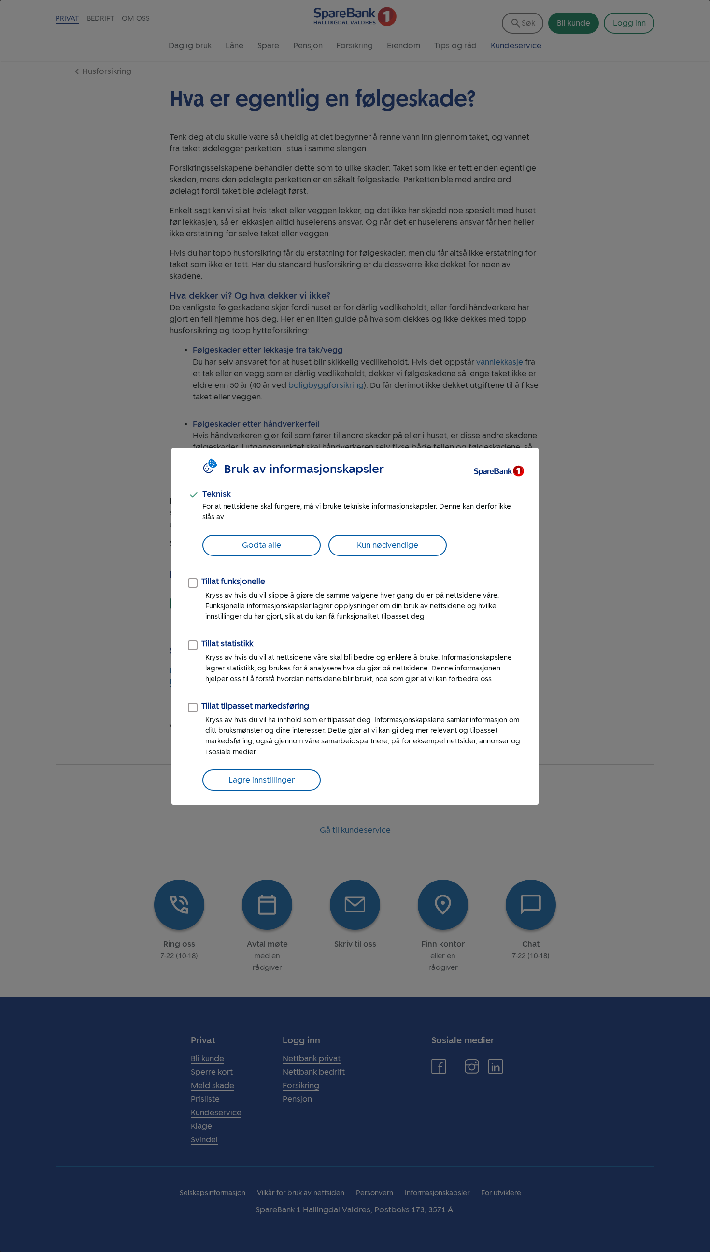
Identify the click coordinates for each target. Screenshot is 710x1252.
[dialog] (355, 626)
